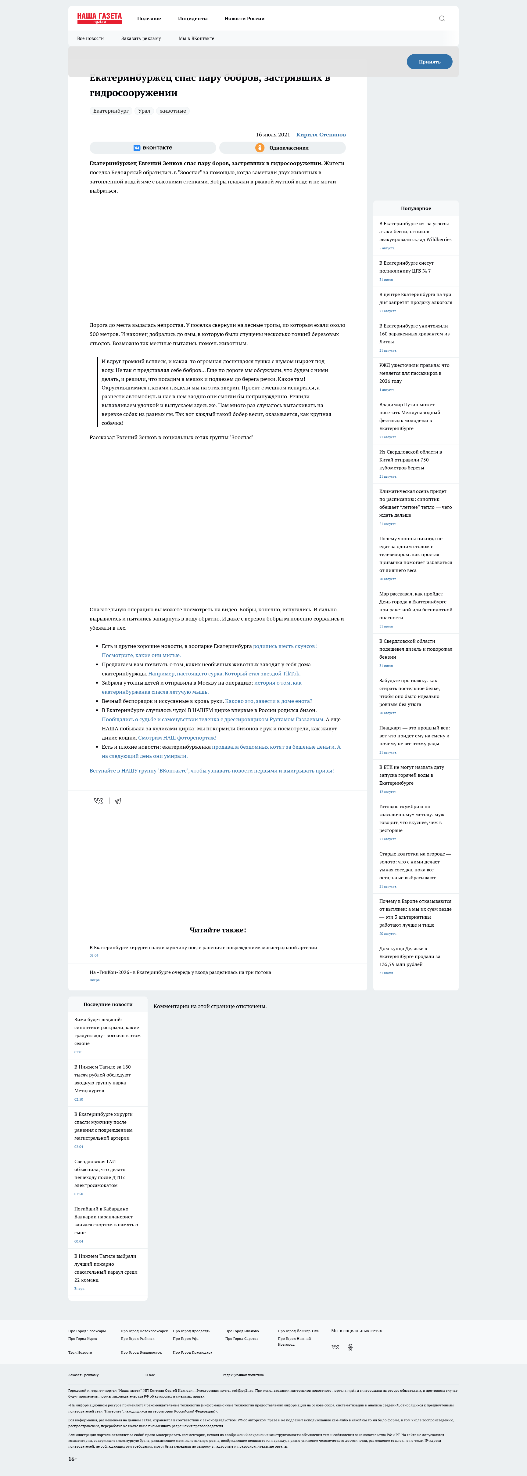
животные (173, 110)
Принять (430, 62)
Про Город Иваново (242, 1331)
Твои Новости (80, 1352)
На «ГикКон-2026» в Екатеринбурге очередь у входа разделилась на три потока (180, 975)
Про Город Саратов (241, 1338)
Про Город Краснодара (192, 1352)
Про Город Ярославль (191, 1331)
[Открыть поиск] (442, 18)
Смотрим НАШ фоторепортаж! (177, 737)
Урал (144, 110)
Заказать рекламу (141, 38)
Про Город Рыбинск (137, 1338)
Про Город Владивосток (141, 1352)
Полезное (149, 18)
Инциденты (193, 18)
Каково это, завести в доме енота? (269, 700)
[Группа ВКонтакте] (153, 148)
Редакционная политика (243, 1375)
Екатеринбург (111, 110)
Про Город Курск (82, 1338)
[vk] (99, 801)
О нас (150, 1375)
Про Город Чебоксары (87, 1331)
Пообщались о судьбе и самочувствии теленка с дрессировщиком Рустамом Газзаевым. (214, 719)
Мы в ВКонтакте (196, 38)
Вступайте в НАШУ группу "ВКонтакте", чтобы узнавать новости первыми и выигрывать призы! (212, 770)
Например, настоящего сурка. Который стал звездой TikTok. (224, 673)
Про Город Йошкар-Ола (298, 1331)
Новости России (245, 18)
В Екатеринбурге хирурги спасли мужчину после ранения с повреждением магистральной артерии (203, 950)
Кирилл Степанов (321, 134)
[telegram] (120, 801)
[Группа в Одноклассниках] (282, 148)
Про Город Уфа (186, 1338)
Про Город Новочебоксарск (144, 1331)
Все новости (90, 38)
